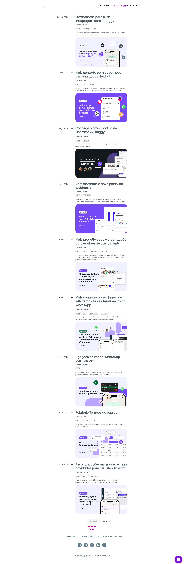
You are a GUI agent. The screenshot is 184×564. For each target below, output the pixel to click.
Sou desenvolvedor (90, 536)
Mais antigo (106, 521)
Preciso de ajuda (69, 536)
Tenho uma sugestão (112, 536)
